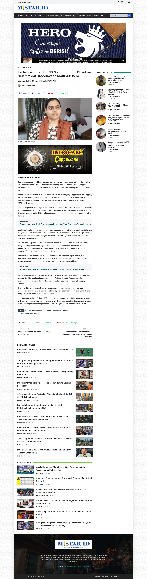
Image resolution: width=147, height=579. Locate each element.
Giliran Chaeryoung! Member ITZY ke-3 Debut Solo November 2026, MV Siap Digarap (119, 91)
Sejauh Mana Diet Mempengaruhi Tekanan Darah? (117, 131)
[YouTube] (129, 2)
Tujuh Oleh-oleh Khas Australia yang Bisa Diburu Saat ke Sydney (118, 104)
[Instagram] (122, 2)
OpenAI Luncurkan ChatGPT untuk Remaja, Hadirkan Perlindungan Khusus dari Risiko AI (118, 144)
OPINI (89, 15)
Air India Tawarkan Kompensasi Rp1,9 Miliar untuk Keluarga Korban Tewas (52, 269)
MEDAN (19, 411)
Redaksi (97, 576)
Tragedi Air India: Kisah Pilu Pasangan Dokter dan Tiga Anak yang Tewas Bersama (55, 224)
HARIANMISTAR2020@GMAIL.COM (77, 566)
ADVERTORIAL (99, 15)
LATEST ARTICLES (114, 82)
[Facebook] (118, 2)
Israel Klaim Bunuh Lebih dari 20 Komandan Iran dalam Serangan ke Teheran (77, 334)
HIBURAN (20, 367)
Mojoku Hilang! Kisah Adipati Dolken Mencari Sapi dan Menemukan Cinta (118, 78)
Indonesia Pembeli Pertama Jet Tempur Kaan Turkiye (34, 333)
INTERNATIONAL (25, 67)
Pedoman (105, 576)
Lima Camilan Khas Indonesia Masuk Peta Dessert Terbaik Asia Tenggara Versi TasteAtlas (119, 118)
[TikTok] (126, 2)
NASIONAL (20, 445)
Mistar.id (21, 81)
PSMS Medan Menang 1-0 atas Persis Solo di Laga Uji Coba (45, 349)
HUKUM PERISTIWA (23, 378)
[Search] (129, 15)
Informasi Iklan (114, 576)
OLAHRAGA (81, 15)
